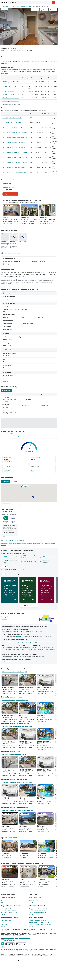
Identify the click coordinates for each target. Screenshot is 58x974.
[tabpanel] (29, 206)
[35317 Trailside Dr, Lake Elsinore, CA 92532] (27, 818)
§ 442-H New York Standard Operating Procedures (11, 935)
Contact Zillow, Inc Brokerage (8, 940)
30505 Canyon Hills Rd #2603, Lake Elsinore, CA (15, 82)
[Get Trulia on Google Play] (21, 943)
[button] (53, 2)
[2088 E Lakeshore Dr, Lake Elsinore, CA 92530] (27, 680)
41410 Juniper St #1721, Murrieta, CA (12, 101)
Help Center (31, 960)
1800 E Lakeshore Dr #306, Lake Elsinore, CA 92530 (16, 172)
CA (18, 6)
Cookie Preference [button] (19, 950)
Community (10, 574)
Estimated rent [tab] (6, 183)
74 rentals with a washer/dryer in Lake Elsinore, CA (17, 782)
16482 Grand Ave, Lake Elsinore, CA (12, 86)
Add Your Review (29, 606)
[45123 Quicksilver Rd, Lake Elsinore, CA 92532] (45, 818)
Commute (37, 574)
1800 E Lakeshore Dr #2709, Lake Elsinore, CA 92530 (16, 167)
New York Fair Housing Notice (7, 936)
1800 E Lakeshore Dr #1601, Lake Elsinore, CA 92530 (16, 132)
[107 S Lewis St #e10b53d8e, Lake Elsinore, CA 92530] (45, 708)
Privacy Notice (7, 950)
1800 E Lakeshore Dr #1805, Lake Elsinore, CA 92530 (16, 142)
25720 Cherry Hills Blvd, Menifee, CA (12, 95)
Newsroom (31, 949)
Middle (14, 505)
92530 (30, 6)
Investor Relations (37, 949)
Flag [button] (15, 599)
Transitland (20, 929)
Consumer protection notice (24, 938)
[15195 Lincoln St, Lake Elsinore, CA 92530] (45, 680)
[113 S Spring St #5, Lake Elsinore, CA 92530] (10, 846)
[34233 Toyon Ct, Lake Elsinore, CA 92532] (46, 871)
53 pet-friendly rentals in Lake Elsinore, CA (14, 672)
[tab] (6, 390)
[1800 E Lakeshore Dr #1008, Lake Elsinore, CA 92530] (11, 210)
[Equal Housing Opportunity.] (18, 960)
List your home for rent (10, 194)
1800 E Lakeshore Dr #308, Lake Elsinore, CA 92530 (16, 137)
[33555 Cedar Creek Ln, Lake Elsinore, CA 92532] (10, 818)
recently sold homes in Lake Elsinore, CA (26, 643)
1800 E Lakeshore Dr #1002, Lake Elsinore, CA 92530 (16, 147)
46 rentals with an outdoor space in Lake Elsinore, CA (17, 810)
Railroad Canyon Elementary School (42, 649)
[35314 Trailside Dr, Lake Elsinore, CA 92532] (28, 871)
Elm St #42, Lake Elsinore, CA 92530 (12, 118)
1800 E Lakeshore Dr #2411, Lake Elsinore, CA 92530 (16, 152)
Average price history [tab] (16, 436)
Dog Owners (20, 574)
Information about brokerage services (11, 938)
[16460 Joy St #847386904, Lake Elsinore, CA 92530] (27, 708)
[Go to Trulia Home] (4, 2)
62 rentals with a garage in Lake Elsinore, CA (15, 700)
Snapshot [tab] (5, 437)
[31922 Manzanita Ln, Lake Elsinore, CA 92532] (10, 871)
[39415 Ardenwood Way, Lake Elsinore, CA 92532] (45, 734)
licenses (41, 933)
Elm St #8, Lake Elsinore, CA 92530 (11, 123)
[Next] (54, 213)
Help (2, 950)
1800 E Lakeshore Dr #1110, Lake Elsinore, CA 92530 (16, 157)
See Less (5, 381)
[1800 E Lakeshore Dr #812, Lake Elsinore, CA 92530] (29, 210)
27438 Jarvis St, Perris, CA (9, 91)
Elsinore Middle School (19, 649)
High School (22, 505)
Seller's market (29, 451)
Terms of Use (44, 949)
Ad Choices (12, 950)
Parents (29, 574)
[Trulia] (2, 943)
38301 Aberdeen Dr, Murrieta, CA (11, 98)
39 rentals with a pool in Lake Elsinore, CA (14, 754)
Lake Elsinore (23, 6)
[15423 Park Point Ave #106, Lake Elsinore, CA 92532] (47, 210)
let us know (14, 956)
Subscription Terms (51, 949)
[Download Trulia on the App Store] (9, 943)
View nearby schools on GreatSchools (13, 540)
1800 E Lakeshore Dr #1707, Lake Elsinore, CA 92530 (16, 127)
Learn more (3, 545)
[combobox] (31, 2)
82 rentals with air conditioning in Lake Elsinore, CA (17, 726)
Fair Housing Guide (20, 949)
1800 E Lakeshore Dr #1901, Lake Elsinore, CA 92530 (16, 162)
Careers (26, 949)
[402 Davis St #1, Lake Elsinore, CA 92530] (28, 846)
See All (5, 567)
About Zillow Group (12, 949)
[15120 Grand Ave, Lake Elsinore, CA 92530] (10, 680)
